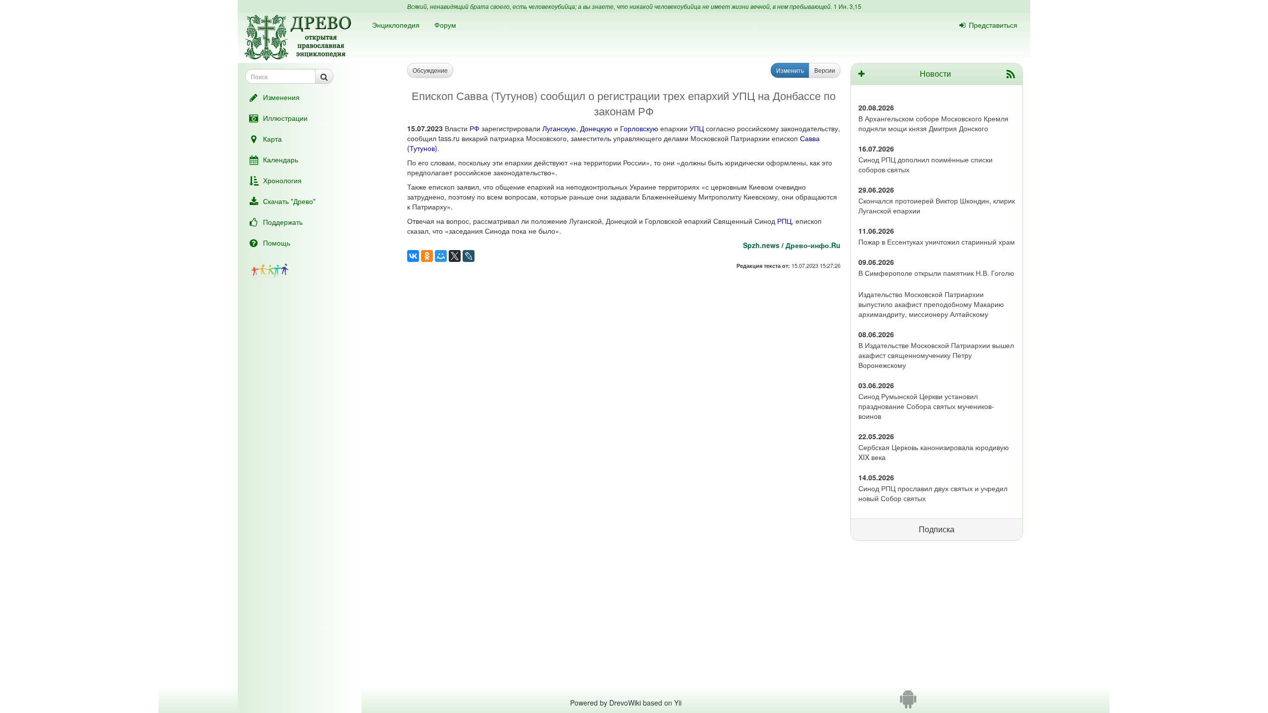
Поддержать (283, 222)
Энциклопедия (396, 25)
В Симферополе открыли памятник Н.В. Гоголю (936, 273)
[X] (455, 256)
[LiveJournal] (469, 256)
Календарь (280, 159)
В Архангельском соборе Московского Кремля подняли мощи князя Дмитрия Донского (933, 123)
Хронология (282, 180)
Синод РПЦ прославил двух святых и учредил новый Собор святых (932, 493)
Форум (445, 25)
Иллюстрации (285, 118)
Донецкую (596, 128)
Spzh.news (761, 245)
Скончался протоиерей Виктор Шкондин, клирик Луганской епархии (936, 205)
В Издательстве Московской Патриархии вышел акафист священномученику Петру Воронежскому (936, 355)
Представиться (993, 25)
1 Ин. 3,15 (847, 6)
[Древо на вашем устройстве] (908, 703)
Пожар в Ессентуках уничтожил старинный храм (936, 242)
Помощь (276, 243)
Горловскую (639, 128)
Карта (272, 139)
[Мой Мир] (441, 256)
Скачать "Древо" (289, 201)
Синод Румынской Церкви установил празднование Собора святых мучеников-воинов (926, 406)
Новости (935, 73)
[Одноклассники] (427, 256)
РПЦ (784, 221)
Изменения (281, 97)
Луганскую (559, 128)
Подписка (936, 529)
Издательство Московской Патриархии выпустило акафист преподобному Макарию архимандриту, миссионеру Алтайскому (931, 304)
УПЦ (696, 128)
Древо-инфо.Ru (813, 245)
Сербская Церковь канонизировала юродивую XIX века (933, 452)
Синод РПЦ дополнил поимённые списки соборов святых (925, 164)
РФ (474, 128)
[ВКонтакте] (413, 256)
